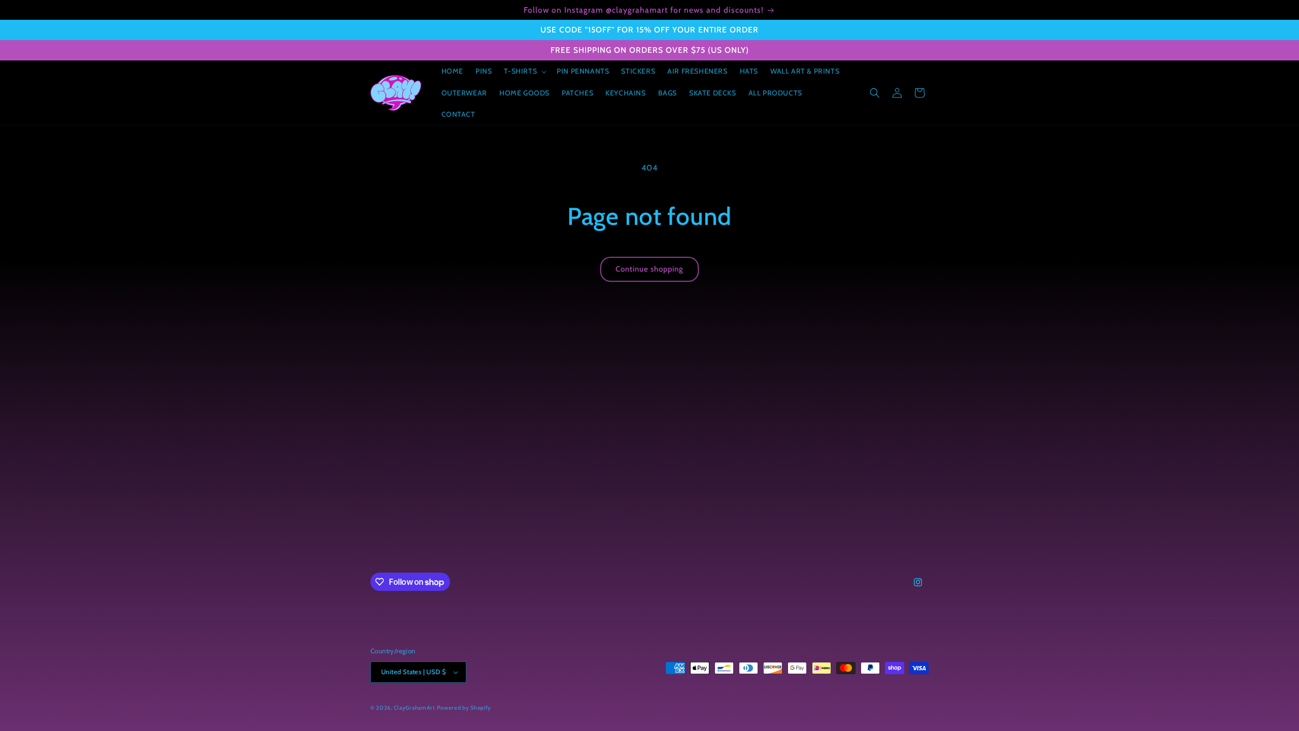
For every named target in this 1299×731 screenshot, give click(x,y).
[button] (524, 71)
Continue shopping (649, 269)
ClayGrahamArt (414, 707)
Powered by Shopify (464, 707)
